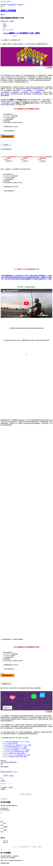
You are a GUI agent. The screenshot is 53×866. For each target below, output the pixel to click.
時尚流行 (11, 775)
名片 (4, 27)
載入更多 (3, 780)
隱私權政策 (34, 846)
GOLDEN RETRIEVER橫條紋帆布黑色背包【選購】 (16, 751)
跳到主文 (3, 14)
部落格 (5, 25)
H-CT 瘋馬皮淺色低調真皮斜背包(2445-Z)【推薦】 (15, 746)
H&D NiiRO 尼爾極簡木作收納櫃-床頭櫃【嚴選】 (15, 756)
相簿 (4, 24)
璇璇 (2, 764)
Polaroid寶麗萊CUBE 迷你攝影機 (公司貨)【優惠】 (22, 33)
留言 (11, 771)
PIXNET (16, 846)
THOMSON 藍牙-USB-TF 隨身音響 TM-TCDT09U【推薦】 (17, 745)
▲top (2, 778)
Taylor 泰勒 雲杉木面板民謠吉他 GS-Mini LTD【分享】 (16, 741)
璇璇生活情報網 (8, 10)
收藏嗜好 (12, 21)
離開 (8, 863)
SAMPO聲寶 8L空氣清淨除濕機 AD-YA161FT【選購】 (16, 750)
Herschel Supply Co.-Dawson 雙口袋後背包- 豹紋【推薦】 (17, 755)
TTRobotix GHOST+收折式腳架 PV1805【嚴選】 (15, 748)
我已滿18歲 (3, 863)
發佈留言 (3, 789)
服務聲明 (39, 846)
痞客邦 (8, 771)
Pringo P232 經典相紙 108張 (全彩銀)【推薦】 (14, 753)
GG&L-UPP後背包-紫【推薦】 (10, 743)
